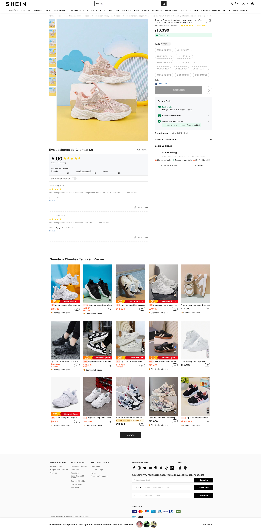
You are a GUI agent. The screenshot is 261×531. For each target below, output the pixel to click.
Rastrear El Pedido (78, 481)
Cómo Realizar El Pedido (77, 477)
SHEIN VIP (75, 488)
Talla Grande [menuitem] (96, 10)
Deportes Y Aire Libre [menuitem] (221, 10)
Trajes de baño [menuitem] (74, 10)
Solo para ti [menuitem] (25, 10)
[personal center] (231, 3)
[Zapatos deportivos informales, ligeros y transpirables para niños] (97, 283)
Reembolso (75, 473)
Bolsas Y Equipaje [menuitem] (239, 10)
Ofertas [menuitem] (48, 10)
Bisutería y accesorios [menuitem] (130, 10)
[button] (248, 3)
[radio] (164, 50)
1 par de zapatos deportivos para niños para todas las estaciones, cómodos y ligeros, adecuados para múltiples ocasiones (163, 418)
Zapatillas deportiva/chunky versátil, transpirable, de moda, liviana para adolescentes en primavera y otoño (98, 361)
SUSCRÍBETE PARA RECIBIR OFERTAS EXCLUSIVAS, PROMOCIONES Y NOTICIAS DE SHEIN (168, 475)
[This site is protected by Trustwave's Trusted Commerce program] (134, 517)
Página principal (55, 16)
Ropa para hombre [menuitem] (111, 10)
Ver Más (130, 435)
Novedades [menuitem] (37, 10)
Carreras (53, 473)
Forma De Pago (97, 470)
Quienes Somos (56, 466)
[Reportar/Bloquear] (146, 207)
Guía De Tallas (76, 484)
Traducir (52, 201)
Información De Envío (79, 466)
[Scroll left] (250, 10)
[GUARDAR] (208, 90)
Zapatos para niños (76, 16)
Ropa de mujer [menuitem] (60, 10)
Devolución (75, 470)
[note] (65, 301)
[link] (237, 3)
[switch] (74, 178)
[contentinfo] (172, 511)
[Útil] (134, 207)
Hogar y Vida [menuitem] (186, 10)
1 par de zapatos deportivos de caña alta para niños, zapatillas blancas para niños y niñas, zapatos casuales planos (195, 361)
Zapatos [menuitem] (145, 10)
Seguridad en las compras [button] (172, 121)
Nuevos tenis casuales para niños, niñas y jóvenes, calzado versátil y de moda (163, 361)
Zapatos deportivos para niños (96, 16)
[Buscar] (164, 3)
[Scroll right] (253, 10)
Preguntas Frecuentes (99, 476)
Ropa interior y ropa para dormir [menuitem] (165, 10)
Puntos (93, 473)
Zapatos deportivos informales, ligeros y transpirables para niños (98, 305)
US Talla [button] (164, 44)
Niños (65, 16)
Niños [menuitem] (85, 10)
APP (179, 463)
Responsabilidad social (59, 470)
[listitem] (65, 290)
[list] (153, 468)
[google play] (185, 469)
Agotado (179, 90)
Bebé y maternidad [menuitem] (202, 10)
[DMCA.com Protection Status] (140, 517)
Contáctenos (95, 466)
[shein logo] (16, 4)
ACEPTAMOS (137, 507)
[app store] (180, 469)
